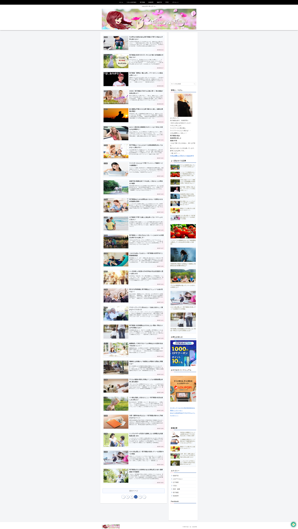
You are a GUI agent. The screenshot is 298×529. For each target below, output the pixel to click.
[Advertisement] (183, 57)
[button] (194, 84)
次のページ (133, 491)
